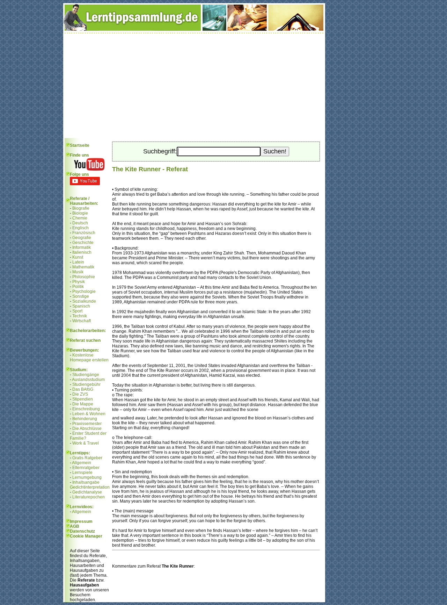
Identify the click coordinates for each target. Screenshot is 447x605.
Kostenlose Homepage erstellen (89, 357)
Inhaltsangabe (86, 482)
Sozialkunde (84, 301)
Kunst (77, 257)
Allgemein (81, 462)
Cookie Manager (86, 536)
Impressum (81, 521)
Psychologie (84, 291)
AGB (74, 526)
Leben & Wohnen (88, 413)
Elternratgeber (86, 467)
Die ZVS (80, 394)
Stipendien (82, 399)
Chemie (79, 218)
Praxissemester (87, 423)
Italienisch (81, 252)
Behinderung (84, 418)
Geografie (81, 237)
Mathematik (83, 267)
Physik (78, 281)
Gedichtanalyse (87, 492)
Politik (78, 286)
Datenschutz (82, 531)
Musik (77, 271)
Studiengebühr (86, 384)
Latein (78, 262)
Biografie (80, 208)
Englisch (80, 227)
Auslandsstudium (88, 379)
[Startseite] (194, 29)
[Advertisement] (194, 86)
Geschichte (83, 242)
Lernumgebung (87, 477)
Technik (79, 316)
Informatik (81, 247)
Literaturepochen (88, 497)
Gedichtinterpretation (90, 487)
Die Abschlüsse (87, 428)
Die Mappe (82, 404)
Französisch (83, 232)
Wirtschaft (81, 320)
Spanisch (81, 306)
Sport (77, 311)
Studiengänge (85, 374)
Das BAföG (82, 389)
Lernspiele (82, 472)
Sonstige (80, 296)
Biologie (80, 213)
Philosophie (83, 276)
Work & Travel (85, 443)
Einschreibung (86, 408)
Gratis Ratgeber (87, 457)
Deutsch (80, 223)
